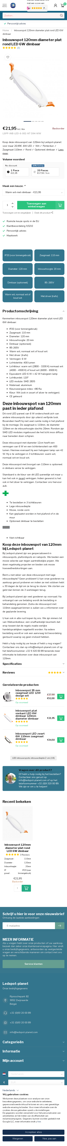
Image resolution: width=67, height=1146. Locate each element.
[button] (11, 1090)
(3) (18, 47)
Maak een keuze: (14, 186)
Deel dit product (43, 212)
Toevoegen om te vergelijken (17, 212)
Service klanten (34, 964)
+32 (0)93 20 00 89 (20, 1012)
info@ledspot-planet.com (24, 1032)
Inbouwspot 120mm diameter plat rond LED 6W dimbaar (17, 848)
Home (6, 30)
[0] (62, 5)
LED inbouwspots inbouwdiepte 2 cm (33, 758)
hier (39, 1121)
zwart (22, 478)
